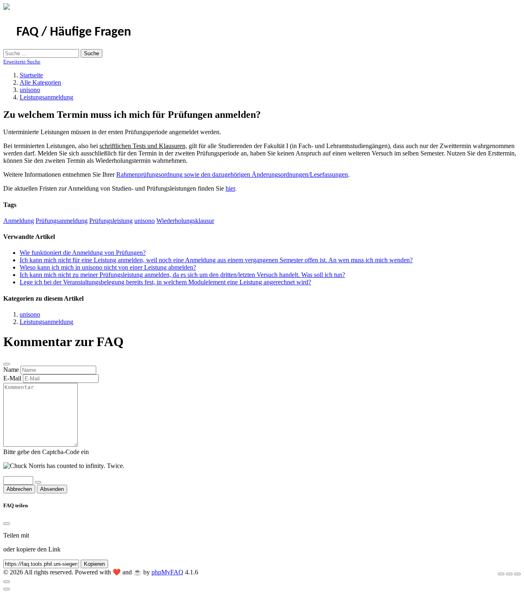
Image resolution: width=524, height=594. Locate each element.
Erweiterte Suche (22, 62)
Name (11, 369)
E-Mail (12, 378)
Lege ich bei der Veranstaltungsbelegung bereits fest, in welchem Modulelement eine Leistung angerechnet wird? (165, 282)
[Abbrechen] (6, 364)
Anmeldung (18, 220)
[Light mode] (501, 574)
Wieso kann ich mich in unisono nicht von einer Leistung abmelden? (108, 267)
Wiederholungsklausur (185, 220)
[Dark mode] (509, 574)
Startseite (31, 75)
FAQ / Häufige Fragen (73, 32)
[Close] (6, 523)
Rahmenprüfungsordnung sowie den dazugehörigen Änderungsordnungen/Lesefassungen (232, 174)
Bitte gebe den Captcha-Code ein (46, 451)
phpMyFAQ (167, 572)
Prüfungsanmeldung (62, 220)
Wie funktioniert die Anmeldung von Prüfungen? (83, 252)
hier (230, 188)
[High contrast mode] (517, 574)
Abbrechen (19, 489)
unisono (30, 89)
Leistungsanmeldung (46, 97)
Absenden (52, 489)
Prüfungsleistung (111, 220)
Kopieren (94, 564)
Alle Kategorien (40, 82)
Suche (91, 53)
